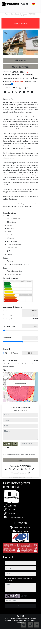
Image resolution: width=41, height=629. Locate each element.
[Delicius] (20, 92)
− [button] (5, 378)
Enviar (20, 460)
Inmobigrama (20, 622)
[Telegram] (32, 92)
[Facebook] (22, 4)
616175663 (16, 411)
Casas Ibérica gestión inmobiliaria (19, 618)
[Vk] (24, 92)
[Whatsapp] (28, 92)
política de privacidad (30, 454)
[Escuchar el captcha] (7, 448)
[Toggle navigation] (4, 10)
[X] (16, 92)
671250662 (24, 411)
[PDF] (9, 92)
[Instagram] (24, 4)
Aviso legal (27, 620)
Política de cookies (17, 620)
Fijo (6, 353)
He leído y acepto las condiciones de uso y (20, 454)
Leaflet (20, 401)
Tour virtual (22, 66)
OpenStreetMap (27, 401)
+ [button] (5, 375)
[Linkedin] (27, 4)
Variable (15, 353)
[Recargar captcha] (5, 448)
